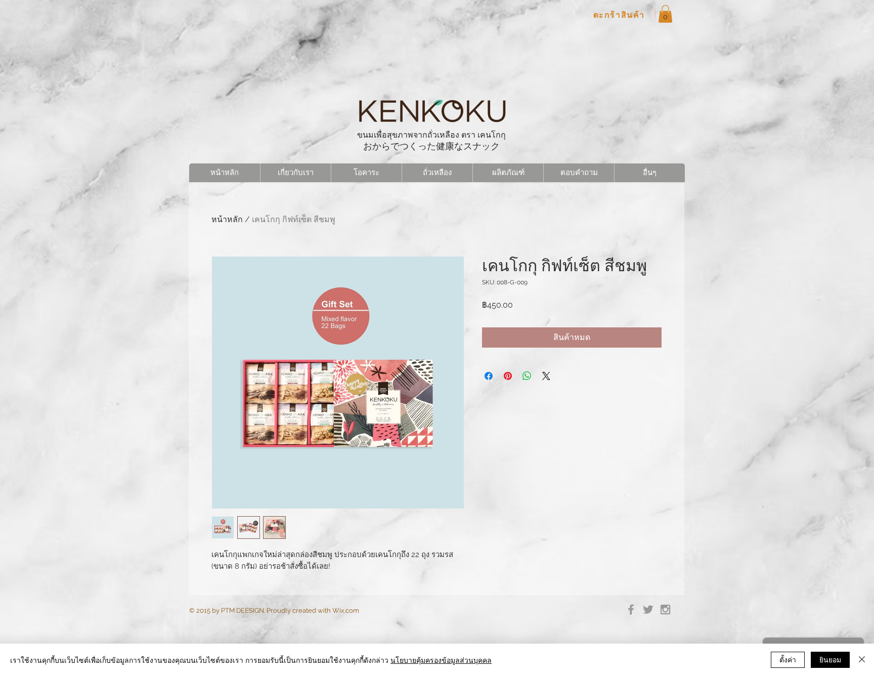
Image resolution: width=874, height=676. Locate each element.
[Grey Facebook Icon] (631, 609)
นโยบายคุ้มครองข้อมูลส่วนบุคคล (441, 660)
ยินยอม (830, 659)
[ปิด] (862, 660)
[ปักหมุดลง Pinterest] (508, 376)
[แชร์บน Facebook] (489, 376)
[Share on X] (546, 376)
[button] (665, 14)
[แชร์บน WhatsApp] (527, 376)
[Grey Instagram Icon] (665, 609)
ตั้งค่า (787, 659)
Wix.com (345, 610)
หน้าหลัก (227, 219)
